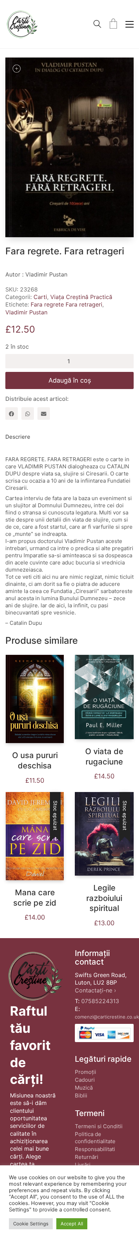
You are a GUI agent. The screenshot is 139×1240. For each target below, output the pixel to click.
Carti (40, 296)
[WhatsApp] (27, 413)
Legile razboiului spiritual (104, 898)
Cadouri (85, 1079)
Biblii (81, 1095)
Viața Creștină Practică (81, 296)
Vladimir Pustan (26, 312)
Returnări (86, 1157)
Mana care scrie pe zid (34, 897)
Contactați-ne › (95, 990)
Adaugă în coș (69, 380)
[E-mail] (43, 413)
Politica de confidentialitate (95, 1138)
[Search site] (97, 25)
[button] (129, 24)
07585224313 (100, 1001)
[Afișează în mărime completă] (16, 69)
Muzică (84, 1087)
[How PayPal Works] (104, 1033)
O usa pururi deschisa (35, 760)
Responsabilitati (95, 1149)
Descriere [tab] (17, 436)
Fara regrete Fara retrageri (66, 304)
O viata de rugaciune (104, 756)
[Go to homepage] (21, 24)
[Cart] (113, 24)
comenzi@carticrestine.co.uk (107, 1017)
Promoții (85, 1072)
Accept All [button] (72, 1223)
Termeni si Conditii (99, 1126)
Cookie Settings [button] (30, 1223)
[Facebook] (11, 413)
